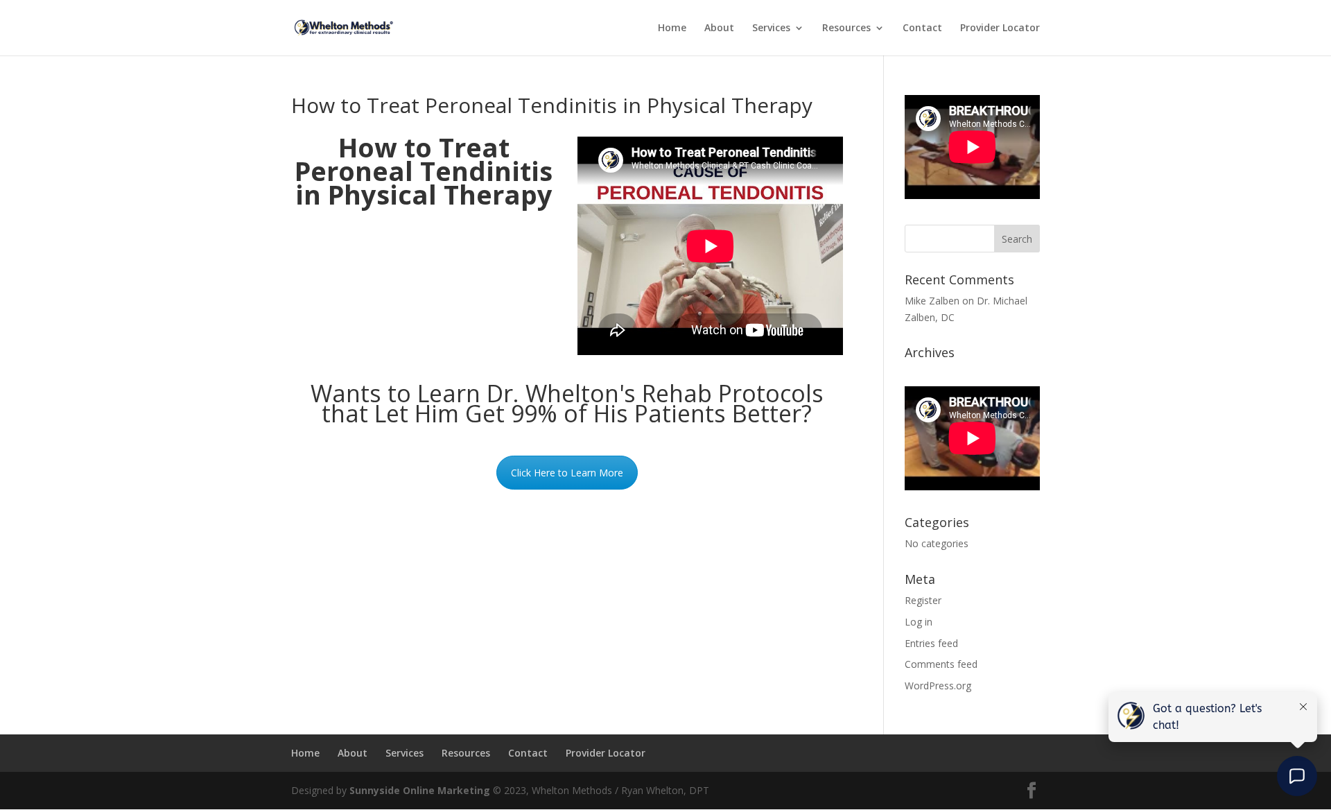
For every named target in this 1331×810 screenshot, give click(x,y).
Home (672, 28)
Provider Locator (1000, 28)
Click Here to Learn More (567, 472)
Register (923, 600)
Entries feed (931, 643)
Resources (846, 28)
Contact (922, 28)
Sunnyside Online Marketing (419, 790)
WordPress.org (938, 685)
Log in (918, 621)
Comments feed (941, 664)
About (719, 28)
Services (771, 28)
